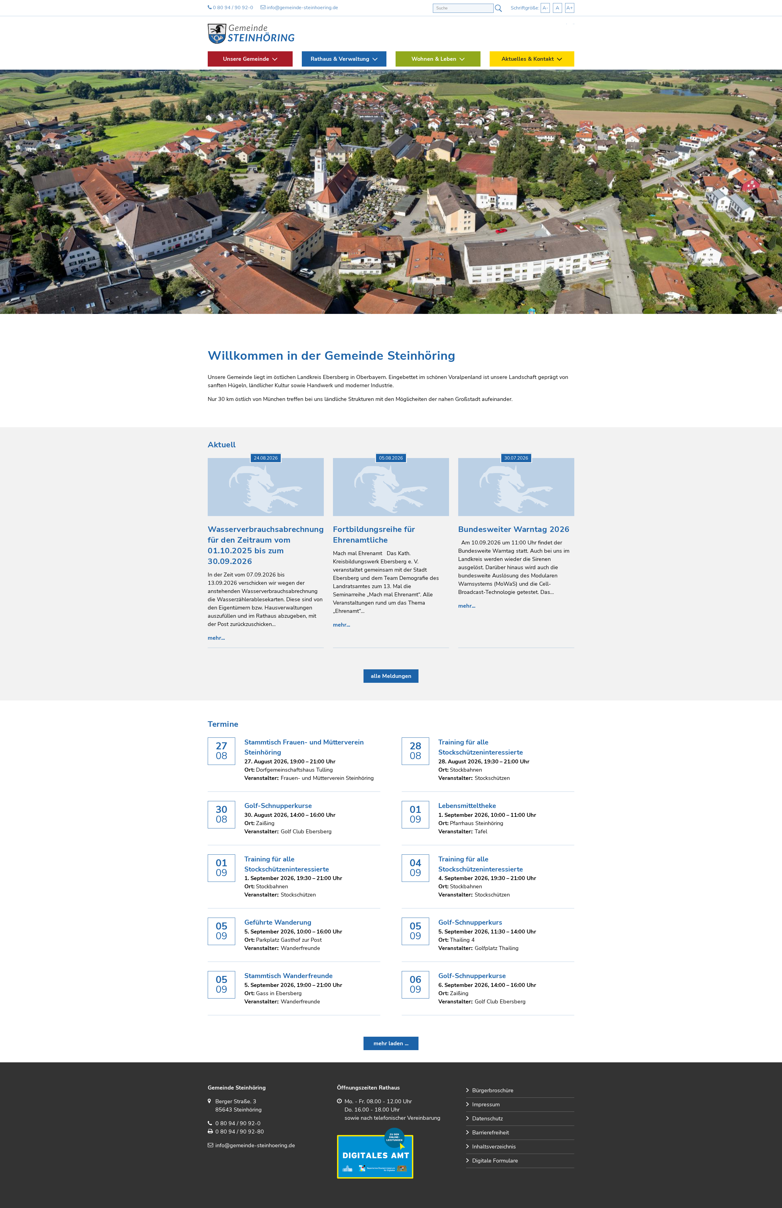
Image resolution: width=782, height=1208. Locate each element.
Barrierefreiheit (490, 1132)
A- (545, 8)
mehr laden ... (391, 1043)
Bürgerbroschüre (492, 1090)
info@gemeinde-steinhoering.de (301, 7)
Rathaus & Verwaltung (340, 59)
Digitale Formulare (495, 1160)
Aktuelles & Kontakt (528, 59)
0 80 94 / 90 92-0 (232, 7)
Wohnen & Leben (433, 59)
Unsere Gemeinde (246, 59)
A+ (569, 8)
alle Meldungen (391, 676)
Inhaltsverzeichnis (494, 1146)
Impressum (486, 1104)
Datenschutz (487, 1118)
